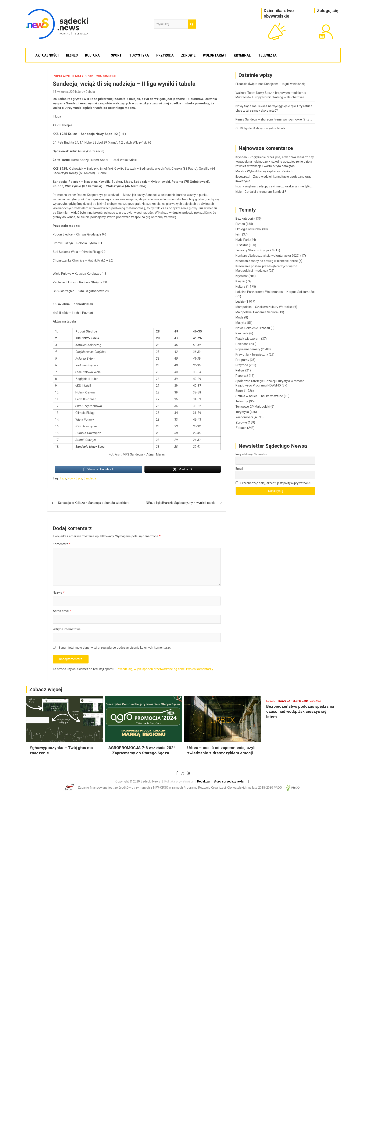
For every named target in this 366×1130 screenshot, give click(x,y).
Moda (239, 317)
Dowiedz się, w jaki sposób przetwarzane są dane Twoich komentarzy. (165, 669)
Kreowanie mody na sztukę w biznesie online (267, 261)
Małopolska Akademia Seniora (257, 312)
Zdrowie (188, 55)
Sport (116, 55)
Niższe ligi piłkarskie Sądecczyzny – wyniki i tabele (180, 503)
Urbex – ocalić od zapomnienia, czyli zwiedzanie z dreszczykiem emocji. (221, 750)
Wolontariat (214, 55)
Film (238, 234)
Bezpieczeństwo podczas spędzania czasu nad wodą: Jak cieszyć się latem (300, 711)
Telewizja (267, 55)
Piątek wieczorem (248, 339)
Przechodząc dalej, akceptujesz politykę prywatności (275, 483)
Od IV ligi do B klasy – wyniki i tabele (260, 128)
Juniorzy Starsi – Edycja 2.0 (255, 250)
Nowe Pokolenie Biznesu (253, 328)
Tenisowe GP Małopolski (253, 407)
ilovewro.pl (243, 177)
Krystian (241, 157)
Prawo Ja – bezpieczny (252, 354)
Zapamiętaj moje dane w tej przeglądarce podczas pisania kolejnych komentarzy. (114, 647)
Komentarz (62, 544)
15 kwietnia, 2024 (64, 91)
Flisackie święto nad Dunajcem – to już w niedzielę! (271, 84)
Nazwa (59, 592)
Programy (242, 360)
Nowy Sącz (75, 478)
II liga (63, 478)
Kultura (92, 55)
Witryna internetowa (66, 629)
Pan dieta (242, 333)
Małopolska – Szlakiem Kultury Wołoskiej (264, 307)
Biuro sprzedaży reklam (230, 781)
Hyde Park (243, 240)
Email (239, 468)
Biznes (72, 55)
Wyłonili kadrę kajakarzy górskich (270, 171)
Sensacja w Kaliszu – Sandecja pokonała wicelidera (93, 503)
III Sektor (242, 245)
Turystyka (139, 55)
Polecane (242, 344)
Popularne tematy (68, 76)
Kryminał (242, 55)
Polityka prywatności (178, 781)
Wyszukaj (192, 24)
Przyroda (165, 55)
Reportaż (242, 376)
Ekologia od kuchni (248, 229)
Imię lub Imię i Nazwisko (251, 454)
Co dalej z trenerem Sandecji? (265, 192)
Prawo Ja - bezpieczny (293, 700)
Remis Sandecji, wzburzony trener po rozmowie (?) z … (274, 119)
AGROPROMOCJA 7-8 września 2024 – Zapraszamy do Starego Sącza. (142, 750)
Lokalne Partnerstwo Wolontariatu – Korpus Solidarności (275, 292)
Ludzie (240, 301)
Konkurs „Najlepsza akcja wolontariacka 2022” (267, 256)
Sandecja (90, 478)
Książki (240, 281)
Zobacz (241, 428)
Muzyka (241, 323)
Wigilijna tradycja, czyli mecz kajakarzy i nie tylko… (279, 186)
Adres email (62, 611)
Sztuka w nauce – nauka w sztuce (259, 396)
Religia (240, 370)
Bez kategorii (245, 218)
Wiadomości (106, 76)
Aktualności (47, 55)
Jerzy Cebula (86, 91)
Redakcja (203, 781)
